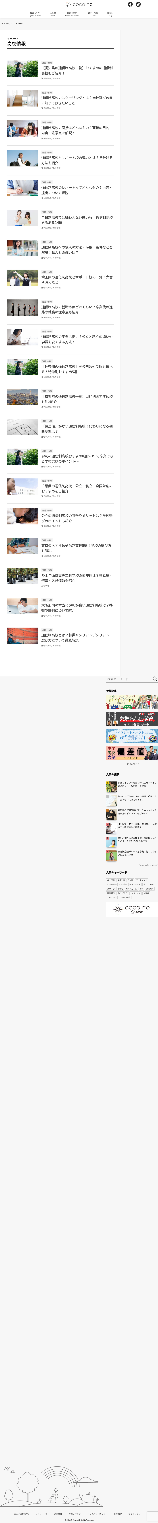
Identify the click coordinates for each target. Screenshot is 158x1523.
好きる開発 (72, 14)
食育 (141, 888)
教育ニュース (131, 888)
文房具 (146, 893)
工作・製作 (111, 897)
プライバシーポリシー (97, 1513)
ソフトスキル (141, 880)
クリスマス (136, 893)
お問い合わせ (75, 1513)
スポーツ (111, 888)
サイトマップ (135, 1513)
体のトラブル (123, 893)
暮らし (110, 14)
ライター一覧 (42, 1513)
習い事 (130, 880)
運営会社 (58, 1513)
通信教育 (150, 888)
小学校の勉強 (124, 897)
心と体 (53, 14)
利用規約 (118, 1513)
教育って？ (35, 14)
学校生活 (121, 880)
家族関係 (111, 893)
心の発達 (123, 884)
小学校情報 (111, 884)
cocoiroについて (21, 1513)
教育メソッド (135, 884)
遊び (145, 884)
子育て (120, 888)
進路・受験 (93, 14)
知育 (152, 884)
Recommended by (145, 865)
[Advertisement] (132, 943)
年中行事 (111, 880)
